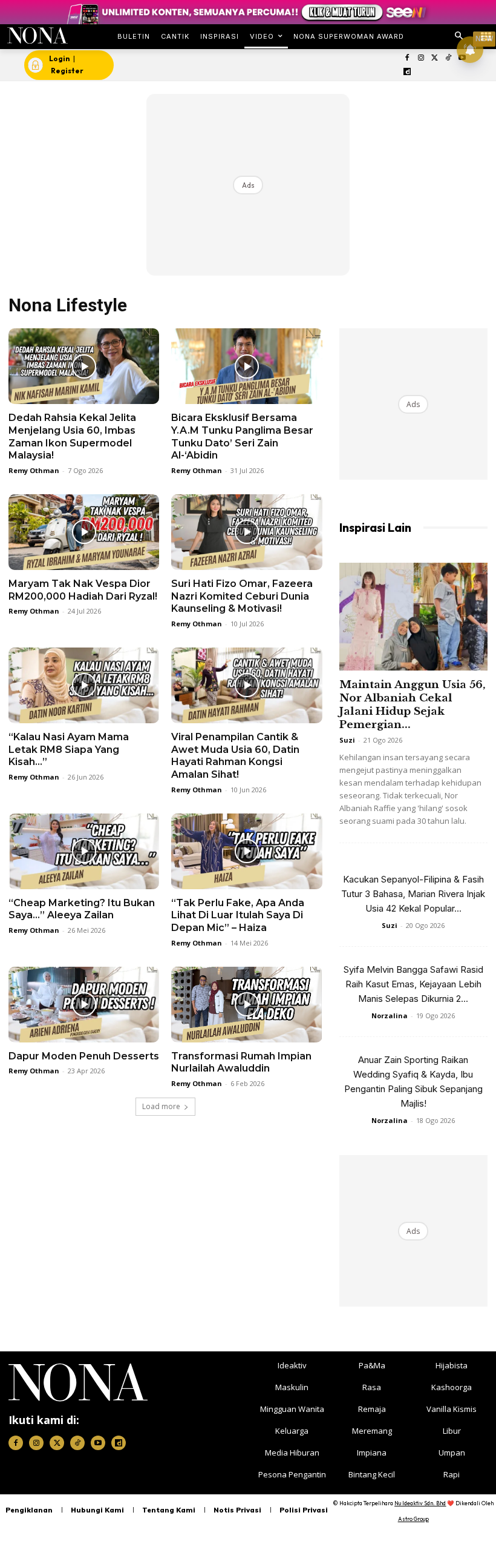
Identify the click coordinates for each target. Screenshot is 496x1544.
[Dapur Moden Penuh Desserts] (83, 1004)
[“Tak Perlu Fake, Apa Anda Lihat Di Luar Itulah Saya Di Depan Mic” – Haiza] (246, 851)
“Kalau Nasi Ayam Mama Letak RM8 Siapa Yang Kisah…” (68, 749)
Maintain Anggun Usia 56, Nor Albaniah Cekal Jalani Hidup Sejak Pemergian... (412, 704)
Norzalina (389, 1015)
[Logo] (37, 35)
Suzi (347, 739)
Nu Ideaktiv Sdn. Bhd (420, 1503)
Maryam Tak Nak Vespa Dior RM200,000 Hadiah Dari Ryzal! (82, 590)
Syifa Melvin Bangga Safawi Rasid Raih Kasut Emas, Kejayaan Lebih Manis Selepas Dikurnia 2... (413, 984)
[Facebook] (407, 58)
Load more (161, 1106)
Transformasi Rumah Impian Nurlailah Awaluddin (241, 1062)
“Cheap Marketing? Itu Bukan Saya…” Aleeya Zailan (81, 909)
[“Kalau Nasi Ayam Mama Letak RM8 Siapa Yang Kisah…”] (83, 685)
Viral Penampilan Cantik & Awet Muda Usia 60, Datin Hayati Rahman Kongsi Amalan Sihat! (235, 755)
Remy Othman (33, 470)
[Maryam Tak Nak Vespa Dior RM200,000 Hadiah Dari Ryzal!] (83, 532)
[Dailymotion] (407, 72)
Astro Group (413, 1519)
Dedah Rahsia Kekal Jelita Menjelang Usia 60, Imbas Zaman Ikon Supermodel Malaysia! (72, 436)
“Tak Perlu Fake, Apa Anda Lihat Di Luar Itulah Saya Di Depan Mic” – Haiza (237, 915)
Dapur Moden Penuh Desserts (83, 1056)
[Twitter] (435, 58)
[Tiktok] (448, 58)
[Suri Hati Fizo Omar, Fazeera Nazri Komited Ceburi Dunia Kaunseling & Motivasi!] (246, 532)
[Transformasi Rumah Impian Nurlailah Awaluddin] (246, 1004)
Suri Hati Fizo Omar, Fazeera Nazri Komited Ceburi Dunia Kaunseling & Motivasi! (242, 596)
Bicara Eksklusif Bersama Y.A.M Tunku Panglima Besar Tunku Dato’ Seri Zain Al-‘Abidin (242, 436)
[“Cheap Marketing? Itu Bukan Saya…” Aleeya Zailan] (83, 851)
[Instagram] (421, 58)
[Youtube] (98, 1443)
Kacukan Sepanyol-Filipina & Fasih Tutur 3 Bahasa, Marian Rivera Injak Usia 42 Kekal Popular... (413, 893)
